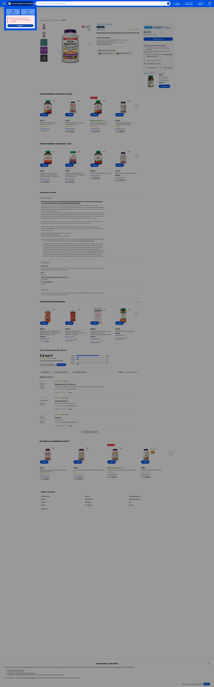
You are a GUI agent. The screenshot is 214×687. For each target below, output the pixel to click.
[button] (188, 3)
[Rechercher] (168, 3)
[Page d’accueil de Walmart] (4, 3)
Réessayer (20, 25)
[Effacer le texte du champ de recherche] (164, 3)
